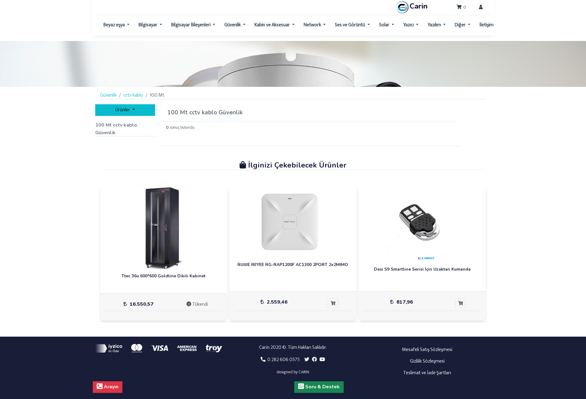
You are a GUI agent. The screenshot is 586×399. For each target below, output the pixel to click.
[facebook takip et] (314, 360)
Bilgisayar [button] (148, 25)
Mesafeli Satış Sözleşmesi (427, 349)
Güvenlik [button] (233, 25)
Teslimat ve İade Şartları (427, 373)
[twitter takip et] (306, 360)
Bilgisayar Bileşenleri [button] (191, 25)
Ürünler (123, 110)
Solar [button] (384, 25)
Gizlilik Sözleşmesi (427, 361)
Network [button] (313, 25)
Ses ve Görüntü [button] (350, 25)
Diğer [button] (461, 25)
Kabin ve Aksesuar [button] (273, 25)
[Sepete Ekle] (333, 303)
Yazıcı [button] (409, 25)
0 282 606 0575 (283, 360)
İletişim (486, 25)
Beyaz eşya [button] (114, 25)
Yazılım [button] (435, 25)
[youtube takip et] (322, 360)
